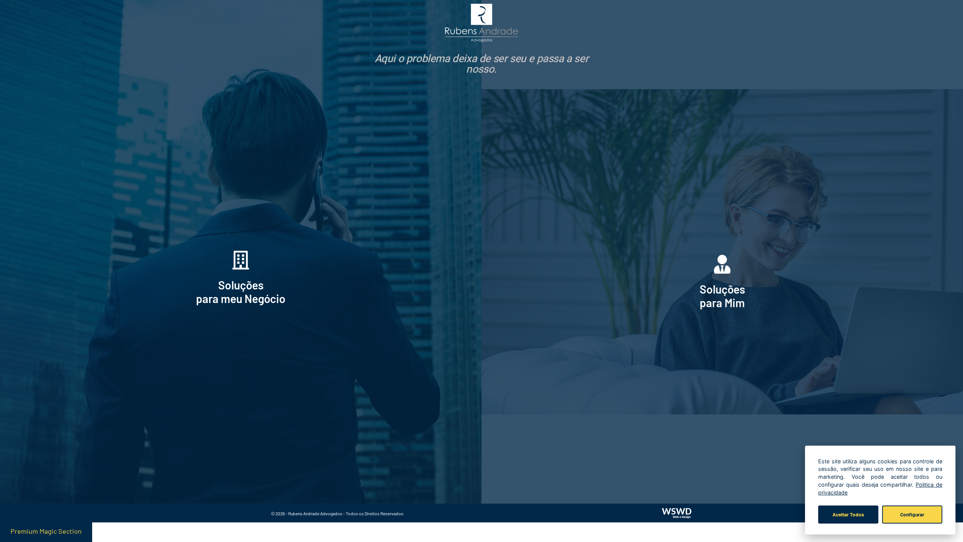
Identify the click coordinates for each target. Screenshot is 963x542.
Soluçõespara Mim (722, 295)
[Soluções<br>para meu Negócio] (240, 260)
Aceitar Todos (848, 514)
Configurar (912, 514)
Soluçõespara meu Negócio (241, 291)
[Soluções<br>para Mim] (722, 264)
